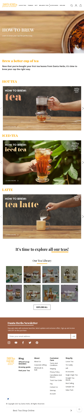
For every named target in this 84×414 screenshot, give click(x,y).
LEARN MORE (11, 127)
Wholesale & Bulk (38, 369)
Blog (21, 358)
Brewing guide (24, 367)
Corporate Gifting (40, 365)
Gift (67, 368)
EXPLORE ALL (42, 307)
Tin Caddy (69, 365)
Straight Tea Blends (70, 379)
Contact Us (54, 387)
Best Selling (70, 383)
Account (53, 394)
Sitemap (53, 390)
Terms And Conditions (54, 364)
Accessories (70, 372)
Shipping (53, 369)
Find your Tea (24, 370)
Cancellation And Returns (56, 376)
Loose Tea (69, 362)
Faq (51, 384)
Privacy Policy (55, 372)
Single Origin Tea (72, 375)
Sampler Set (70, 387)
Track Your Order (56, 380)
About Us (37, 362)
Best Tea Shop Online (42, 410)
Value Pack (69, 390)
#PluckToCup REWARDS (24, 363)
